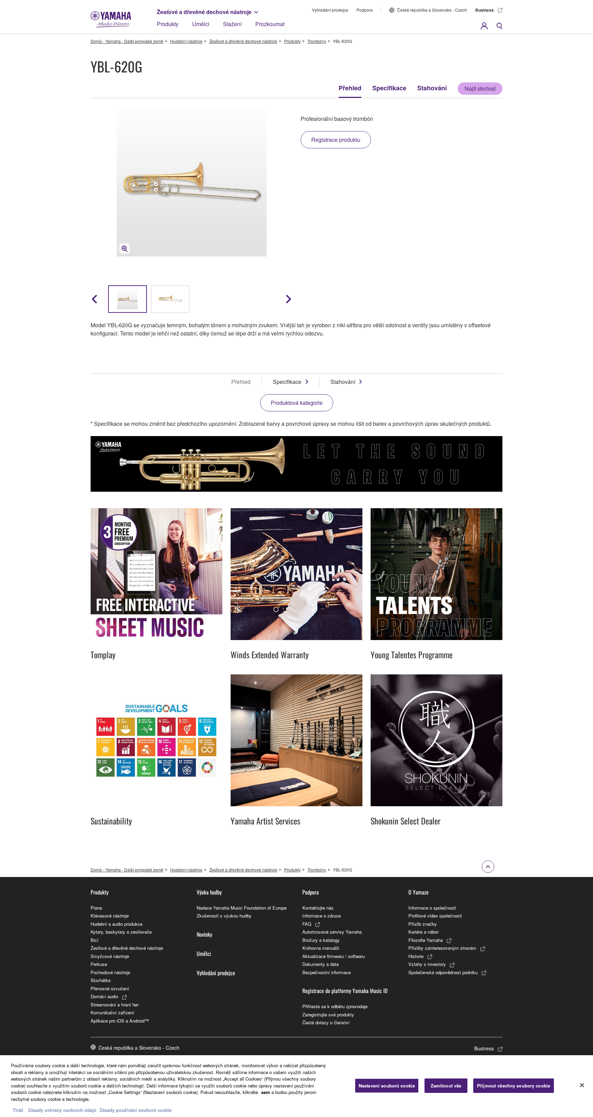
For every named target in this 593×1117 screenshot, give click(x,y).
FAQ (306, 924)
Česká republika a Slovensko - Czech (432, 10)
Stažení (232, 24)
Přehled (350, 87)
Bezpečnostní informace (326, 972)
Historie (415, 956)
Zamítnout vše (446, 1085)
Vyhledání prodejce (330, 10)
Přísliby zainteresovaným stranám (442, 948)
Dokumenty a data (320, 964)
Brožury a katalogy (321, 940)
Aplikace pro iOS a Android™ (120, 1020)
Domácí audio (104, 996)
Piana (96, 907)
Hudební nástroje (186, 41)
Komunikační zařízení (112, 1012)
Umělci (200, 24)
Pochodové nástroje (110, 972)
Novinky (204, 934)
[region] (296, 1086)
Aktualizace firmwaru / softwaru (333, 956)
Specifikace (389, 87)
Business (484, 10)
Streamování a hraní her (115, 1004)
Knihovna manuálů (320, 948)
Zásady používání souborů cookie (136, 1110)
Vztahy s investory (427, 964)
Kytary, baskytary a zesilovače (121, 931)
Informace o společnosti (432, 907)
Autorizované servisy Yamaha (332, 931)
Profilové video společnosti (435, 915)
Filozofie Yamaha (425, 940)
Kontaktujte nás (318, 907)
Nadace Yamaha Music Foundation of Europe (242, 907)
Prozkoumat (269, 24)
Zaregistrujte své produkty (328, 1014)
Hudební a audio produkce (116, 924)
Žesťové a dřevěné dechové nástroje (204, 12)
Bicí (94, 940)
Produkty (167, 24)
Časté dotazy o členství (326, 1022)
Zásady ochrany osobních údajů (62, 1110)
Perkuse (99, 964)
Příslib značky (422, 924)
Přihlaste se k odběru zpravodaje (335, 1006)
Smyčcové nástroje (110, 956)
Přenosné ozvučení (110, 988)
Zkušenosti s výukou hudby (224, 915)
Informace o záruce (321, 915)
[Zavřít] (582, 1085)
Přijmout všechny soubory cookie (513, 1085)
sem (265, 1092)
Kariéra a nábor (423, 931)
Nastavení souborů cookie (387, 1085)
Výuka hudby (209, 892)
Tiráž (18, 1110)
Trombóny (316, 41)
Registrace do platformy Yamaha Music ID (344, 991)
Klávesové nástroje (110, 915)
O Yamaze (418, 892)
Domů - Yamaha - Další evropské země (127, 41)
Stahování (432, 87)
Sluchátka (101, 980)
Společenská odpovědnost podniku (443, 972)
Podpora (365, 10)
